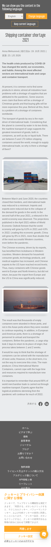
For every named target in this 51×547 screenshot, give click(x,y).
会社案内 (25, 488)
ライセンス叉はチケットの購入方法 (25, 471)
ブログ (25, 449)
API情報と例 (25, 479)
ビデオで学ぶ (25, 432)
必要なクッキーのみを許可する (19, 541)
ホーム (25, 428)
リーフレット (25, 484)
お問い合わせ (25, 458)
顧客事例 (25, 441)
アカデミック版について (25, 475)
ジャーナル (25, 445)
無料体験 (25, 467)
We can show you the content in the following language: (21, 7)
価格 (25, 436)
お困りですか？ (25, 453)
